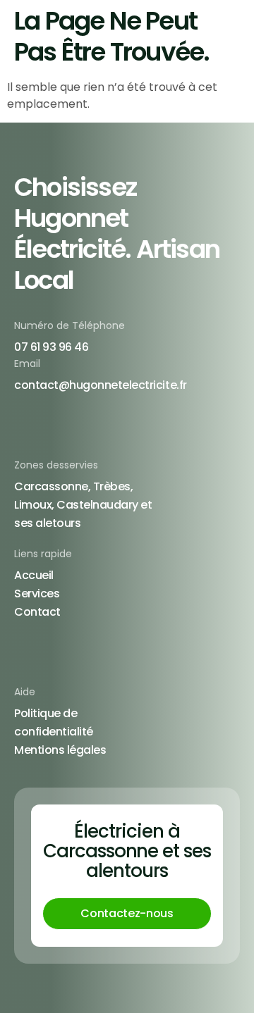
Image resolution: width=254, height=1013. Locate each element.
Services (36, 593)
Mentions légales (60, 750)
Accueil (34, 575)
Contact (37, 612)
